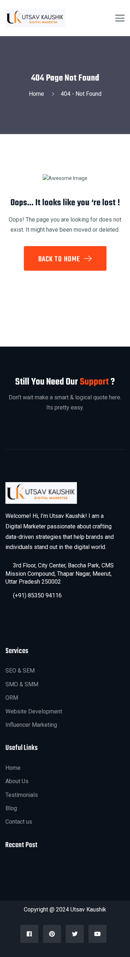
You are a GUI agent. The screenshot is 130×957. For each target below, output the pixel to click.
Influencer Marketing (31, 724)
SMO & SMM (21, 684)
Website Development (33, 711)
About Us (17, 781)
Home (38, 93)
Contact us (18, 821)
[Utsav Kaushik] (35, 18)
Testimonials (21, 794)
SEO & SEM (20, 670)
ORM (11, 697)
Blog (11, 808)
